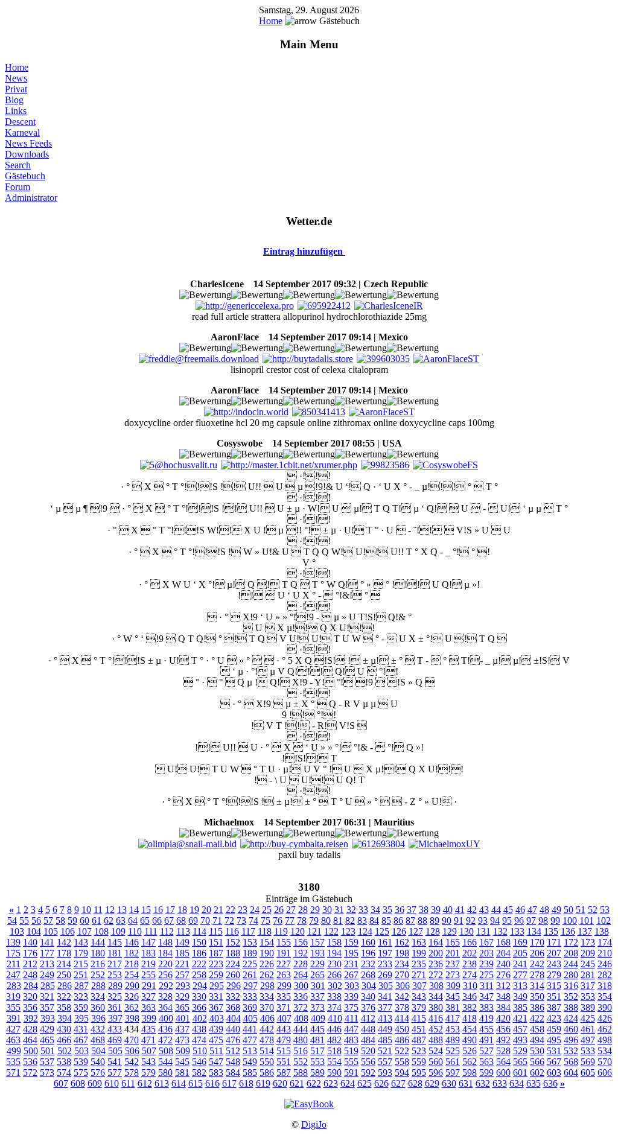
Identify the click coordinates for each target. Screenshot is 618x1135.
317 (588, 986)
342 (402, 996)
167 (486, 942)
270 (402, 975)
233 (385, 964)
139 (13, 942)
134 (534, 931)
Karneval (22, 132)
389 (588, 1007)
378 (402, 1007)
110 (135, 931)
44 (496, 910)
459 (554, 1029)
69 (193, 920)
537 (47, 1062)
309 (453, 986)
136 (568, 931)
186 (199, 953)
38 (423, 910)
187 (216, 953)
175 (13, 953)
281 (588, 975)
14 (134, 910)
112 (167, 931)
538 (64, 1062)
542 (131, 1062)
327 (148, 996)
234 (402, 964)
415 (419, 1018)
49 (556, 910)
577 (114, 1072)
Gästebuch (25, 176)
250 (64, 975)
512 (233, 1051)
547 (216, 1062)
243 (554, 964)
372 (300, 1007)
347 (486, 996)
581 (182, 1072)
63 (121, 920)
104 (34, 931)
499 (14, 1051)
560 (435, 1062)
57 (48, 920)
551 (283, 1062)
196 (368, 953)
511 (216, 1051)
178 (64, 953)
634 (516, 1083)
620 (280, 1083)
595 (419, 1072)
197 (385, 953)
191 (283, 953)
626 (381, 1083)
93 (483, 920)
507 (149, 1051)
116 (232, 931)
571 (13, 1072)
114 (199, 931)
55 (24, 920)
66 (157, 920)
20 (206, 910)
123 (348, 931)
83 (362, 920)
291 (149, 986)
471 (148, 1040)
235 (419, 964)
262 (267, 975)
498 (604, 1040)
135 (551, 931)
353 (588, 996)
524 (435, 1051)
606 (604, 1072)
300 (301, 986)
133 (517, 931)
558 (402, 1062)
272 (435, 975)
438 (199, 1029)
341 (385, 996)
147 (148, 942)
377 (385, 1007)
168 (503, 942)
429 (47, 1029)
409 (318, 1018)
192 (300, 953)
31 (339, 910)
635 (533, 1083)
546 (199, 1062)
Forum (17, 187)
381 (452, 1007)
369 (250, 1007)
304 (369, 986)
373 (317, 1007)
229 (317, 964)
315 (554, 986)
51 (580, 910)
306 (402, 986)
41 (460, 910)
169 (520, 942)
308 (436, 986)
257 (182, 975)
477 (250, 1040)
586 (267, 1072)
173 (588, 942)
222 (199, 964)
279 (554, 975)
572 (30, 1072)
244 (571, 964)
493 (520, 1040)
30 (327, 910)
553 (317, 1062)
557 (385, 1062)
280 (571, 975)
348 (503, 996)
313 (520, 986)
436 (165, 1029)
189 (250, 953)
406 (267, 1018)
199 (419, 953)
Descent (20, 121)
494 (537, 1040)
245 (588, 964)
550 (267, 1062)
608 (78, 1083)
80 (326, 920)
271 (419, 975)
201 (452, 953)
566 (537, 1062)
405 (250, 1018)
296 (233, 986)
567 (554, 1062)
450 (402, 1029)
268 (368, 975)
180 (98, 953)
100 (569, 920)
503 (81, 1051)
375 (351, 1007)
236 (435, 964)
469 (114, 1040)
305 (385, 986)
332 (233, 996)
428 (30, 1029)
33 (363, 910)
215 (81, 964)
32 (351, 910)
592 (368, 1072)
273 (452, 975)
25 (267, 910)
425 (588, 1018)
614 (178, 1083)
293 (183, 986)
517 (317, 1051)
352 (571, 996)
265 (317, 975)
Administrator (31, 197)
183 (148, 953)
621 (297, 1083)
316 (571, 986)
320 (30, 996)
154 (267, 942)
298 (267, 986)
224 (233, 964)
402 (200, 1018)
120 (297, 931)
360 (98, 1007)
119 (281, 931)
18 (182, 910)
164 (435, 942)
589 (317, 1072)
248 (30, 975)
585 (250, 1072)
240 (503, 964)
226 (267, 964)
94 (495, 920)
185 (182, 953)
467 (81, 1040)
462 (604, 1029)
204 (503, 953)
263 (283, 975)
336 (300, 996)
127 (416, 931)
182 (131, 953)
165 (452, 942)
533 (588, 1051)
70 (205, 920)
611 (128, 1083)
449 (385, 1029)
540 (98, 1062)
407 (284, 1018)
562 (469, 1062)
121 (314, 931)
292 (166, 986)
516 (300, 1051)
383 (486, 1007)
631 (466, 1083)
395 (81, 1018)
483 (351, 1040)
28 (303, 910)
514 (267, 1051)
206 (537, 953)
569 (588, 1062)
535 (13, 1062)
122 (331, 931)
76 (277, 920)
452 (435, 1029)
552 (300, 1062)
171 (554, 942)
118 (265, 931)
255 (148, 975)
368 (233, 1007)
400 (166, 1018)
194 (334, 953)
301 (318, 986)
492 (503, 1040)
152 (233, 942)
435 (148, 1029)
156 (300, 942)
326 (131, 996)
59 (72, 920)
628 (415, 1083)
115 (216, 931)
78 (302, 920)
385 (520, 1007)
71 (217, 920)
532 (571, 1051)
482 (334, 1040)
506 (132, 1051)
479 (283, 1040)
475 (216, 1040)
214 (64, 964)
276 (503, 975)
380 (435, 1007)
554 (334, 1062)
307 (419, 986)
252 (98, 975)
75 (265, 920)
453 (452, 1029)
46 (520, 910)
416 (435, 1018)
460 (571, 1029)
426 (604, 1018)
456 (503, 1029)
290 (132, 986)
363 (148, 1007)
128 (432, 931)
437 (182, 1029)
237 (452, 964)
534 (604, 1051)
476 (233, 1040)
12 (110, 910)
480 (300, 1040)
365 (182, 1007)
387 (554, 1007)
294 (200, 986)
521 (385, 1051)
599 (486, 1072)
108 (101, 931)
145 (114, 942)
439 (216, 1029)
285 (47, 986)
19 (194, 910)
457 (520, 1029)
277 (520, 975)
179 (81, 953)
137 (585, 931)
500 (31, 1051)
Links (16, 111)
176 (30, 953)
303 (352, 986)
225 (250, 964)
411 (351, 1018)
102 (603, 920)
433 (114, 1029)
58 (60, 920)
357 (47, 1007)
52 (592, 910)
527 (486, 1051)
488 (435, 1040)
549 (250, 1062)
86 (398, 920)
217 (114, 964)
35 (387, 910)
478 (267, 1040)
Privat (16, 89)
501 (47, 1051)
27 (291, 910)
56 (36, 920)
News (16, 78)
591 (351, 1072)
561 (452, 1062)
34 (375, 910)
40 (448, 910)
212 (30, 964)
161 (385, 942)
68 (181, 920)
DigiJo (314, 1124)
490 (469, 1040)
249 (47, 975)
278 (537, 975)
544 (165, 1062)
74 (253, 920)
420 (503, 1018)
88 (422, 920)
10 (86, 910)
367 (216, 1007)
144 (98, 942)
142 (64, 942)
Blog (14, 100)
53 (605, 910)
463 (13, 1040)
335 (283, 996)
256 (165, 975)
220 (165, 964)
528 (503, 1051)
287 (81, 986)
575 (81, 1072)
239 (486, 964)
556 (368, 1062)
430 (64, 1029)
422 (537, 1018)
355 (13, 1007)
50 (568, 910)
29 (315, 910)
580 (165, 1072)
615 (195, 1083)
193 (317, 953)
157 (317, 942)
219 (148, 964)
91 (459, 920)
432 (98, 1029)
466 (64, 1040)
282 (604, 975)
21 (218, 910)
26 (279, 910)
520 (368, 1051)
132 (500, 931)
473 (182, 1040)
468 (98, 1040)
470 (131, 1040)
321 (47, 996)
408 (301, 1018)
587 (283, 1072)
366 (199, 1007)
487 (419, 1040)
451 (419, 1029)
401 (183, 1018)
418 (469, 1018)
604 (571, 1072)
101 (586, 920)
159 (351, 942)
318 (604, 986)
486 (402, 1040)
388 (571, 1007)
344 (435, 996)
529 (520, 1051)
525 (452, 1051)
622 (314, 1083)
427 (13, 1029)
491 (486, 1040)
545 (182, 1062)
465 (47, 1040)
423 (554, 1018)
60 (84, 920)
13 (122, 910)
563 (486, 1062)
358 (64, 1007)
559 (419, 1062)
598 (469, 1072)
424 (571, 1018)
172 (571, 942)
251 (81, 975)
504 (98, 1051)
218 (131, 964)
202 (469, 953)
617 (229, 1083)
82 (350, 920)
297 (250, 986)
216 (98, 964)
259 (216, 975)
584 (233, 1072)
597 (452, 1072)
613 (161, 1083)
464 (30, 1040)
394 (64, 1018)
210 (604, 953)
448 (368, 1029)
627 (398, 1083)
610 (111, 1083)
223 (216, 964)
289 (115, 986)
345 (452, 996)
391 (14, 1018)
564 (503, 1062)
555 (351, 1062)
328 (165, 996)
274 (469, 975)
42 (472, 910)
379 (419, 1007)
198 (402, 953)
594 (402, 1072)
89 (434, 920)
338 (334, 996)
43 (484, 910)
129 (449, 931)
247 (13, 975)
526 (469, 1051)
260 (233, 975)
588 (300, 1072)
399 (149, 1018)
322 (64, 996)
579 (148, 1072)
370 (267, 1007)
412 (368, 1018)
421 (520, 1018)
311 (487, 986)
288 (98, 986)
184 (165, 953)
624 (347, 1083)
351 (554, 996)
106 (67, 931)
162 (402, 942)
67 (169, 920)
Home (270, 21)
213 (47, 964)
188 (233, 953)
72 (229, 920)
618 (246, 1083)
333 (250, 996)
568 (571, 1062)
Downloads (27, 154)
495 (554, 1040)
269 (385, 975)
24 (255, 910)
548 (233, 1062)
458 (537, 1029)
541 (114, 1062)
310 (470, 986)
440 (233, 1029)
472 (165, 1040)
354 (604, 996)
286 (64, 986)
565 (520, 1062)
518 (334, 1051)
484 (368, 1040)
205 (520, 953)
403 (216, 1018)
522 (402, 1051)
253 (114, 975)
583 (216, 1072)
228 (300, 964)
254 (131, 975)
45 (508, 910)
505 (115, 1051)
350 (537, 996)
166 (469, 942)
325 (114, 996)
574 (64, 1072)
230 (334, 964)
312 (503, 986)
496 (571, 1040)
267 (351, 975)
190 (267, 953)
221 (182, 964)
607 (61, 1083)
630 (449, 1083)
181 (114, 953)
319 (13, 996)
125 (382, 931)
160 (368, 942)
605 (588, 1072)
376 (368, 1007)
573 (47, 1072)
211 (14, 964)
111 (151, 931)
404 (233, 1018)
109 (118, 931)
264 (300, 975)
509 (183, 1051)
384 (503, 1007)
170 (537, 942)
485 (385, 1040)
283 (14, 986)
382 (469, 1007)
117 (248, 931)
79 (314, 920)
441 (250, 1029)
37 (411, 910)
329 (182, 996)
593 (385, 1072)
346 (469, 996)
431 (81, 1029)
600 (503, 1072)
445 (317, 1029)
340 (368, 996)
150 (199, 942)
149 (182, 942)
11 (98, 910)
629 (432, 1083)
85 (386, 920)
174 (604, 942)
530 (537, 1051)
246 (604, 964)
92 (471, 920)
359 (81, 1007)
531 (554, 1051)
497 (588, 1040)
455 (486, 1029)
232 (368, 964)
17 (170, 910)
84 (374, 920)
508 (166, 1051)
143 (81, 942)
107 (84, 931)
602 (537, 1072)
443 (283, 1029)
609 (95, 1083)
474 (199, 1040)
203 (486, 953)
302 (335, 986)
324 (98, 996)
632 (483, 1083)
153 (250, 942)
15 (146, 910)
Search (18, 165)
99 (555, 920)
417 (452, 1018)
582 (199, 1072)
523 (419, 1051)
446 (334, 1029)
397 (115, 1018)
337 (317, 996)
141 (47, 942)
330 (199, 996)
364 (165, 1007)
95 (507, 920)
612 (145, 1083)
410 (335, 1018)
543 (148, 1062)
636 (550, 1083)
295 (216, 986)
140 (30, 942)
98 (543, 920)
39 (436, 910)
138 (601, 931)
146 (131, 942)
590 (334, 1072)
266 (334, 975)
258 (199, 975)
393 (47, 1018)
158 (334, 942)
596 (435, 1072)
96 (519, 920)
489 (452, 1040)
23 (242, 910)
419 (486, 1018)
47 (532, 910)
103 (17, 931)
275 (486, 975)
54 (12, 920)
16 (158, 910)
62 (108, 920)
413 (385, 1018)
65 (145, 920)
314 (537, 986)
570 (604, 1062)
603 (554, 1072)
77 (290, 920)
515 (283, 1051)
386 (537, 1007)
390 (604, 1007)
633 (499, 1083)
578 (131, 1072)
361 (114, 1007)
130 (466, 931)
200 (435, 953)
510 (200, 1051)
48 (544, 910)
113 (183, 931)
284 (31, 986)
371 (283, 1007)
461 (588, 1029)
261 (250, 975)
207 (554, 953)
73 (241, 920)
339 (351, 996)
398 (132, 1018)
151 (216, 942)
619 (263, 1083)
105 (50, 931)
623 (330, 1083)
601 (520, 1072)
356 (30, 1007)
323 (81, 996)
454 (469, 1029)
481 (317, 1040)
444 (300, 1029)
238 (469, 964)
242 (537, 964)
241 (520, 964)
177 (47, 953)
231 (351, 964)
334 (267, 996)
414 (402, 1018)
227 (283, 964)
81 (338, 920)
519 (351, 1051)
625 (364, 1083)
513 (250, 1051)
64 (133, 920)
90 (446, 920)
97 (531, 920)
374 (334, 1007)
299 (284, 986)
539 (81, 1062)
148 (165, 942)
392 (31, 1018)
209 (588, 953)
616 (212, 1083)
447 (351, 1029)
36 (399, 910)
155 (283, 942)
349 (520, 996)
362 (131, 1007)
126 (399, 931)
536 (30, 1062)
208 (571, 953)
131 (483, 931)
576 (98, 1072)
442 (267, 1029)
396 (98, 1018)
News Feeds (28, 143)
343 (419, 996)
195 (351, 953)
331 (216, 996)
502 (64, 1051)
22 (230, 910)
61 (96, 920)
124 (365, 931)
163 (419, 942)
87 (410, 920)
